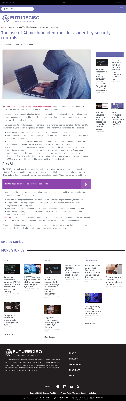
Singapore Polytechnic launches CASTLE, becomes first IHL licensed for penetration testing (12, 284)
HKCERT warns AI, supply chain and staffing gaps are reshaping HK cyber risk (32, 282)
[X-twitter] (78, 387)
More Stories (10, 334)
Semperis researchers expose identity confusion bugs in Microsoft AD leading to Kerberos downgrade (101, 80)
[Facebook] (58, 387)
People (7, 260)
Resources (74, 370)
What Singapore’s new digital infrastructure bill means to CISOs (118, 118)
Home (3, 27)
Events (72, 375)
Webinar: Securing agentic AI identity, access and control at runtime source (101, 120)
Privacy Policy (66, 393)
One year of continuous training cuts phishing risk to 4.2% (11, 320)
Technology (91, 260)
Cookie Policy (90, 393)
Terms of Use (78, 393)
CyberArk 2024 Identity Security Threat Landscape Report (29, 106)
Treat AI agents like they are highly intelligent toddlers (114, 281)
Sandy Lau (6, 217)
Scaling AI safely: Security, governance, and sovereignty (93, 310)
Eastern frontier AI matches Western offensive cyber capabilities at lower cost (116, 69)
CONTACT (65, 2)
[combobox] (17, 9)
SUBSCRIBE (120, 2)
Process (48, 260)
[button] (121, 9)
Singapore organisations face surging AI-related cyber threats (51, 322)
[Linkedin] (65, 387)
